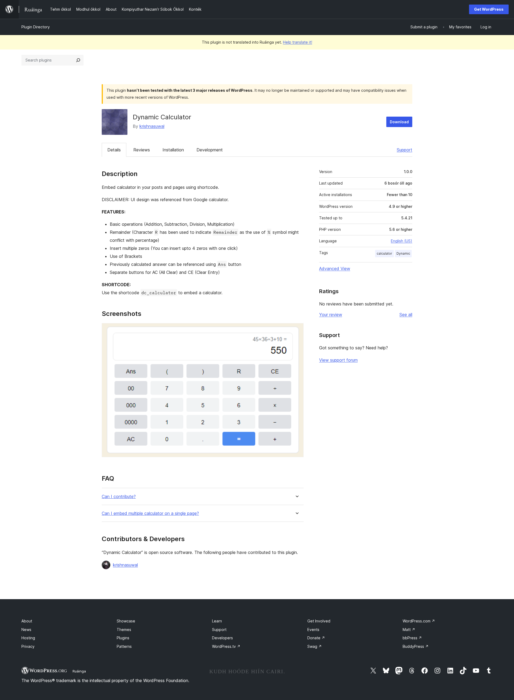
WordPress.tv (226, 646)
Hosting (28, 638)
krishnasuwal (151, 126)
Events (313, 629)
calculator (384, 253)
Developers (222, 638)
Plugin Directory (35, 27)
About (26, 621)
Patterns (124, 646)
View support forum (338, 360)
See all (405, 314)
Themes (124, 629)
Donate (316, 638)
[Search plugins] (78, 60)
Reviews (141, 149)
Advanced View (334, 268)
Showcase (126, 621)
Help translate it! (297, 42)
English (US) (401, 241)
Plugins (123, 638)
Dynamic (403, 253)
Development (209, 149)
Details (114, 149)
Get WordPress (489, 9)
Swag (314, 646)
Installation (173, 149)
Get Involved (318, 621)
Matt (409, 629)
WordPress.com (419, 621)
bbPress (412, 638)
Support (404, 149)
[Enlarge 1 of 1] (296, 330)
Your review (330, 314)
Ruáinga (79, 671)
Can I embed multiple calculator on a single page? (150, 513)
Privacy (28, 646)
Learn (217, 621)
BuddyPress (416, 646)
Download (399, 122)
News (26, 629)
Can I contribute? (119, 496)
